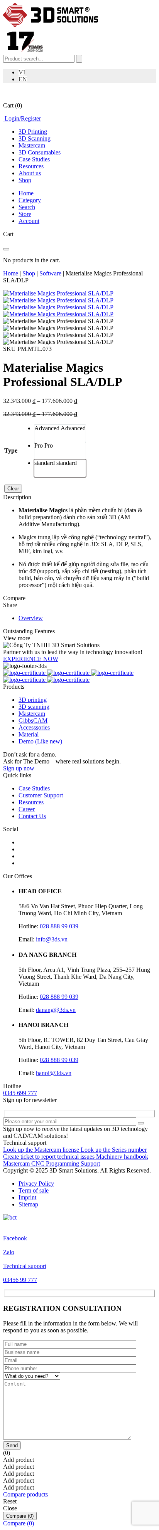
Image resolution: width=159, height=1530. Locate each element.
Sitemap (28, 1204)
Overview (31, 618)
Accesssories (34, 727)
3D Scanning (35, 138)
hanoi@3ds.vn (53, 1073)
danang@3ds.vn (56, 1010)
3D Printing (33, 131)
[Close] (6, 249)
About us (30, 173)
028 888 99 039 (59, 926)
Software (50, 273)
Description (17, 497)
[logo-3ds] (50, 25)
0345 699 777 (20, 1093)
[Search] (79, 59)
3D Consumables (40, 152)
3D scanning (34, 706)
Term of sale (34, 1190)
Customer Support (41, 795)
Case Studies (34, 159)
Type (10, 450)
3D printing (33, 699)
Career (27, 809)
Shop (25, 180)
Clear (13, 489)
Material (29, 734)
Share (10, 605)
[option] (60, 433)
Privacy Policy (36, 1183)
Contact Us (32, 816)
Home (10, 273)
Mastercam (32, 145)
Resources (31, 166)
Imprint (27, 1197)
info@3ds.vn (52, 939)
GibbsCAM (33, 720)
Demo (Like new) (40, 741)
